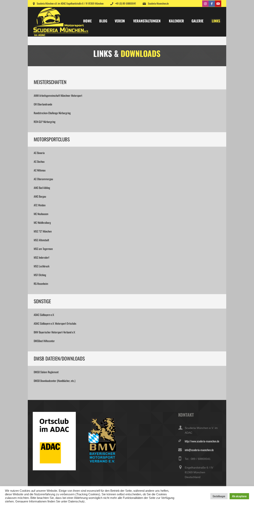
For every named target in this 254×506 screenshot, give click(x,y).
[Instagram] (205, 3)
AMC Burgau (40, 196)
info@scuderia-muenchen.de (199, 450)
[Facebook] (212, 3)
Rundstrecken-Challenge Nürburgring (52, 113)
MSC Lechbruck (41, 266)
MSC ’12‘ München (43, 231)
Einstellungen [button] (219, 496)
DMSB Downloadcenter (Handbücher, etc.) (54, 381)
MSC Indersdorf (41, 257)
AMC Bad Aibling (42, 188)
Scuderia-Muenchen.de (158, 3)
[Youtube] (218, 3)
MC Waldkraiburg (42, 222)
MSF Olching (40, 275)
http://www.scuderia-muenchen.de (202, 441)
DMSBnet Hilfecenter (44, 341)
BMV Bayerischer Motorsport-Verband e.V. (54, 332)
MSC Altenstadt (41, 240)
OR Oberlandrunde (43, 104)
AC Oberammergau (43, 179)
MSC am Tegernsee (43, 249)
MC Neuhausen (41, 214)
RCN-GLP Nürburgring (44, 122)
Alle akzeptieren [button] (239, 496)
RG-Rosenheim (41, 283)
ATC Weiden (39, 205)
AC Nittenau (39, 170)
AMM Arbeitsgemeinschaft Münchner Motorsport (58, 95)
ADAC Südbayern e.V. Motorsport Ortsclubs (55, 323)
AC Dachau (39, 161)
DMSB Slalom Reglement (46, 372)
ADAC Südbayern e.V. (44, 315)
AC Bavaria (39, 153)
